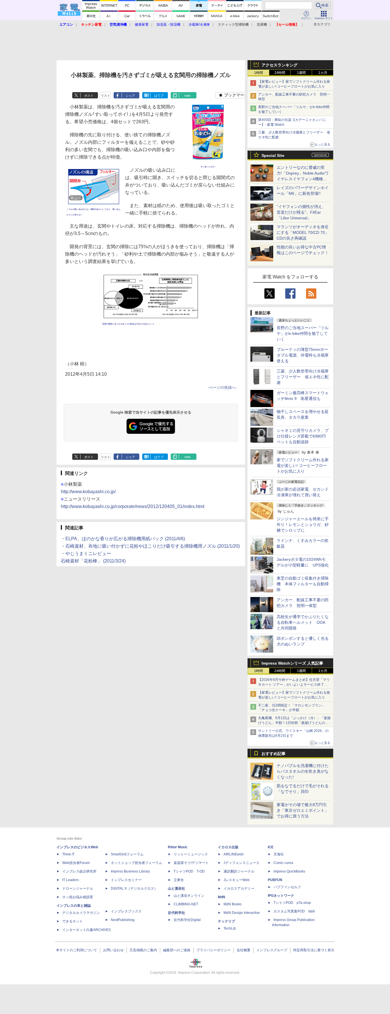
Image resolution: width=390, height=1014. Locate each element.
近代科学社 (176, 913)
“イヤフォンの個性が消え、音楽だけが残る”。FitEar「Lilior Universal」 (301, 212)
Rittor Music (178, 847)
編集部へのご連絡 (176, 950)
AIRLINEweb (234, 854)
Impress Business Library (130, 871)
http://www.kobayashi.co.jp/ (88, 491)
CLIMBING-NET (186, 904)
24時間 (279, 73)
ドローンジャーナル (77, 888)
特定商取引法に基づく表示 (313, 950)
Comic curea (283, 863)
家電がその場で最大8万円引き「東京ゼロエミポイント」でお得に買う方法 (303, 810)
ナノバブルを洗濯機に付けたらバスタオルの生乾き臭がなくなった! (303, 771)
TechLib (230, 928)
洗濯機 (262, 25)
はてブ (159, 95)
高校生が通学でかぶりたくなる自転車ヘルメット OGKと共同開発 (303, 622)
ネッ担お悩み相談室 (77, 897)
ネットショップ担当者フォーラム (136, 863)
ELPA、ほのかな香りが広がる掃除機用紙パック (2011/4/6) (125, 538)
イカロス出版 (228, 847)
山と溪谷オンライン (189, 896)
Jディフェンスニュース (242, 863)
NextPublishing (122, 920)
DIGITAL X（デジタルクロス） (134, 888)
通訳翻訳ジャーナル (239, 871)
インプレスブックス (126, 911)
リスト (105, 95)
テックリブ (226, 921)
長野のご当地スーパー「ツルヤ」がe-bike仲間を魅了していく (303, 333)
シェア (130, 95)
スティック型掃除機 (233, 25)
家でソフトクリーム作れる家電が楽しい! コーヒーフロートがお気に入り (303, 465)
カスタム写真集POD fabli (294, 911)
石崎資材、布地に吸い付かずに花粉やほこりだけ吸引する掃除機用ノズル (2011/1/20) (152, 546)
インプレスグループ (271, 950)
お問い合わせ (113, 950)
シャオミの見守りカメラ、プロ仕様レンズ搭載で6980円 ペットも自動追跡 (303, 436)
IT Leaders (70, 880)
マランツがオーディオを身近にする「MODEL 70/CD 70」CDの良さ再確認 (303, 232)
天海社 (279, 854)
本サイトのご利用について (76, 950)
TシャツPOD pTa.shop (292, 903)
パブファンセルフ (287, 887)
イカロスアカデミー (239, 888)
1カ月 (322, 73)
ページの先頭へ (222, 387)
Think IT (68, 854)
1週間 (301, 73)
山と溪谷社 (176, 888)
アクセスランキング (279, 65)
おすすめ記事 (274, 753)
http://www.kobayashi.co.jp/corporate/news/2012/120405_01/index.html (132, 506)
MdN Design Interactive (242, 913)
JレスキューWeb (237, 880)
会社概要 (243, 950)
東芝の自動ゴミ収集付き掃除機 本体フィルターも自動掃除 (303, 584)
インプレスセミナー (126, 880)
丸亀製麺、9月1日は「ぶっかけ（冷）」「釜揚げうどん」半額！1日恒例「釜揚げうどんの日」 (294, 723)
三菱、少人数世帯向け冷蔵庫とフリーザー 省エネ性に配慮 (303, 377)
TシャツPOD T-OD (189, 871)
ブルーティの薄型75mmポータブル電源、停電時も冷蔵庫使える (303, 355)
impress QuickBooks (289, 871)
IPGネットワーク (281, 896)
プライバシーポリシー (213, 950)
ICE (271, 847)
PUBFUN (275, 880)
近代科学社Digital (187, 920)
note (187, 95)
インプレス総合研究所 (79, 871)
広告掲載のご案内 (143, 950)
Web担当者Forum (76, 863)
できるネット (72, 921)
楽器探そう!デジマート (191, 863)
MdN (221, 897)
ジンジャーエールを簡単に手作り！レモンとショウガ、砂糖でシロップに (303, 525)
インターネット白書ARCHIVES (86, 930)
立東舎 (179, 880)
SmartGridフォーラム (127, 854)
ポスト (89, 95)
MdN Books (233, 904)
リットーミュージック (191, 854)
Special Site (273, 155)
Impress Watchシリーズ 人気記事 (292, 663)
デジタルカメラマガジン (81, 913)
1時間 (258, 73)
